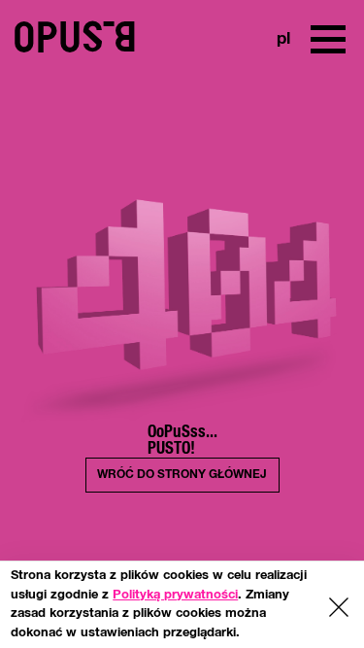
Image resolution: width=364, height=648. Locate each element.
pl (281, 39)
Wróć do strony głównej (182, 474)
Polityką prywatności (175, 595)
